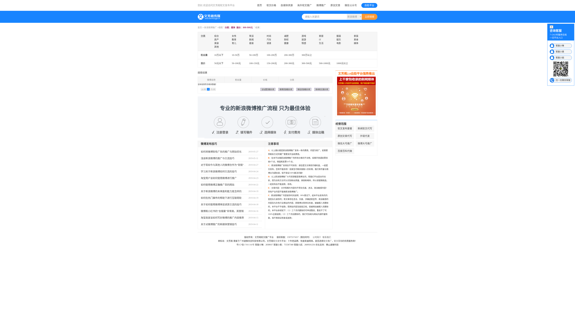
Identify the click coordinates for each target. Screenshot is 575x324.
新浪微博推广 (210, 27)
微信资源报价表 (304, 89)
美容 (216, 43)
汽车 (269, 39)
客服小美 (560, 52)
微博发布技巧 (209, 143)
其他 (216, 47)
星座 (251, 43)
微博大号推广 (365, 143)
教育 (234, 39)
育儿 (234, 43)
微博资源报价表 (286, 89)
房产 (216, 39)
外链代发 (365, 136)
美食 (356, 39)
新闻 (251, 39)
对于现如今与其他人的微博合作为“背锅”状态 (224, 165)
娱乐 (338, 39)
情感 (304, 43)
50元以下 (218, 63)
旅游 (304, 39)
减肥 (286, 36)
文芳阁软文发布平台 (224, 5)
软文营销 (338, 241)
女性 (234, 36)
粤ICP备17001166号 (245, 245)
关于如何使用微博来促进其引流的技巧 (221, 204)
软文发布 (277, 241)
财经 (286, 39)
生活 (321, 43)
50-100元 (236, 63)
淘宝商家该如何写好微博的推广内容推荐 (222, 217)
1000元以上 (342, 63)
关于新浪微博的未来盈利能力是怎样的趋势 (223, 191)
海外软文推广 (304, 5)
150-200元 (272, 63)
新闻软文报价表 (322, 89)
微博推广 (321, 5)
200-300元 (289, 63)
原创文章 (335, 5)
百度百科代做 (345, 151)
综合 (216, 36)
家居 (321, 36)
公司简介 (317, 237)
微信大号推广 (345, 143)
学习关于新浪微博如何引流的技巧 (219, 171)
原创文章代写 (345, 136)
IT (320, 39)
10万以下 (218, 55)
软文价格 (271, 5)
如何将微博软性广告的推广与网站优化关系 (223, 151)
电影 (338, 43)
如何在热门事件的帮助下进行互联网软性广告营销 (227, 198)
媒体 (356, 43)
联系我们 (327, 237)
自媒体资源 (287, 5)
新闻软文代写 (365, 128)
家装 (356, 36)
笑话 (251, 36)
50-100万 (253, 55)
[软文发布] (209, 19)
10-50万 (236, 55)
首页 (259, 5)
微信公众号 (351, 5)
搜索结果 (202, 72)
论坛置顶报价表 (268, 89)
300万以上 (307, 55)
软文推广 (327, 241)
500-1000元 (324, 63)
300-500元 (307, 63)
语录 (269, 43)
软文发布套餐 (345, 128)
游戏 (304, 36)
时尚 (269, 36)
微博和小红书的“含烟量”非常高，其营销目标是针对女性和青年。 (235, 211)
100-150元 (254, 63)
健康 (286, 43)
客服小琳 (560, 46)
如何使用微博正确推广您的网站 (217, 184)
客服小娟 (560, 58)
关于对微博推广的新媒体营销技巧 (219, 224)
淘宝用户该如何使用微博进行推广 (219, 178)
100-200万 (272, 55)
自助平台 (369, 5)
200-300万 (289, 55)
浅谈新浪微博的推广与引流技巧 (217, 158)
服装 (338, 36)
